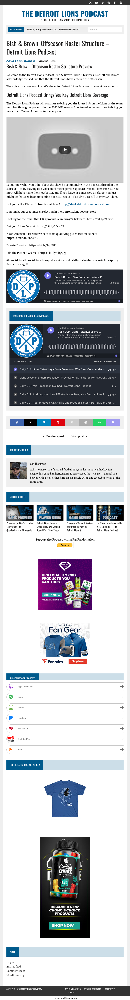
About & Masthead (73, 989)
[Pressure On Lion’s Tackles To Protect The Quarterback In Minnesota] (20, 518)
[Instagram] (108, 2)
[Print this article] (85, 422)
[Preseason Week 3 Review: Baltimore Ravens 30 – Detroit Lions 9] (80, 518)
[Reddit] (121, 2)
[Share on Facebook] (17, 422)
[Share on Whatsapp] (99, 422)
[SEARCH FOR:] (105, 29)
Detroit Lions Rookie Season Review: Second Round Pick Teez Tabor (48, 526)
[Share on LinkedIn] (44, 422)
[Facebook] (114, 2)
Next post (77, 436)
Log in (10, 962)
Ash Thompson (27, 61)
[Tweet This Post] (30, 422)
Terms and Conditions (65, 998)
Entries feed (13, 966)
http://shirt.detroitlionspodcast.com (86, 204)
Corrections (110, 989)
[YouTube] (96, 2)
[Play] (65, 150)
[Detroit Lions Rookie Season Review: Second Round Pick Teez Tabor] (50, 518)
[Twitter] (90, 2)
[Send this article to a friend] (72, 422)
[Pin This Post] (58, 422)
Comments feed (15, 971)
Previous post (55, 436)
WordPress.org (15, 975)
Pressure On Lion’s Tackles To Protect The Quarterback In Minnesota (19, 526)
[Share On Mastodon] (113, 422)
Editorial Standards (92, 989)
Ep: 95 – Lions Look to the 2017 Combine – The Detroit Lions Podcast (109, 526)
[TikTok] (102, 2)
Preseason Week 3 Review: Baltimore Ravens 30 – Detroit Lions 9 (80, 526)
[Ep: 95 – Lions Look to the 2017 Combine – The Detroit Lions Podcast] (110, 518)
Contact (72, 992)
